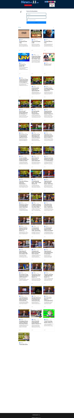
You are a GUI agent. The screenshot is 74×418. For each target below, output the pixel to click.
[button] (53, 27)
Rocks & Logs (52, 4)
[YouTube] (49, 1)
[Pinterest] (51, 1)
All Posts (19, 27)
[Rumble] (54, 1)
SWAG (52, 5)
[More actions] (28, 39)
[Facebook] (45, 1)
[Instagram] (53, 1)
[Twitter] (47, 1)
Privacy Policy (52, 6)
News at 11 (52, 3)
